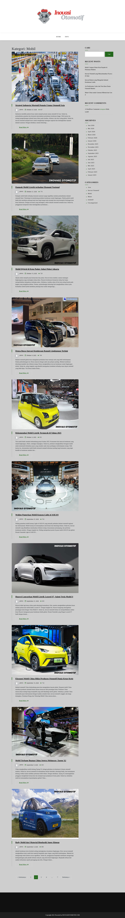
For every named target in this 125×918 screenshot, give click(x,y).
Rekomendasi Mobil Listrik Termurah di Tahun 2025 (38, 433)
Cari (87, 48)
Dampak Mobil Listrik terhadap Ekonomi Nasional (37, 187)
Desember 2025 (93, 144)
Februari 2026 (92, 138)
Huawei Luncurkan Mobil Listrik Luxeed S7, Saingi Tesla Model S (44, 596)
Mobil (90, 193)
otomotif (90, 200)
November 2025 (93, 147)
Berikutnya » (66, 877)
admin (21, 109)
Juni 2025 (91, 162)
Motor (90, 196)
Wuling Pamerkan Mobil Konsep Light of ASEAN (37, 515)
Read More (23, 127)
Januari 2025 (92, 175)
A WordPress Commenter (92, 109)
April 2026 (91, 131)
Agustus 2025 (92, 156)
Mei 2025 (91, 165)
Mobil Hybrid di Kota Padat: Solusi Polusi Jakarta (37, 269)
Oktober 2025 (92, 150)
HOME (58, 36)
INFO (67, 36)
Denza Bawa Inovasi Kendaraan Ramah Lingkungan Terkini (41, 351)
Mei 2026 (91, 128)
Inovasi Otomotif (93, 190)
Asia (89, 187)
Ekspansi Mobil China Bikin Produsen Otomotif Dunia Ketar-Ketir (44, 678)
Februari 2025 (92, 172)
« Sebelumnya (22, 877)
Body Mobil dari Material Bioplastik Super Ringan (37, 842)
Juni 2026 (91, 125)
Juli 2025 (91, 159)
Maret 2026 (91, 134)
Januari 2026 (92, 141)
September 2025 (93, 153)
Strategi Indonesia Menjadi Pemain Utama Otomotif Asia (40, 105)
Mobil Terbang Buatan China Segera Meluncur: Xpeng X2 (40, 760)
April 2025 (91, 169)
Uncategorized (92, 203)
